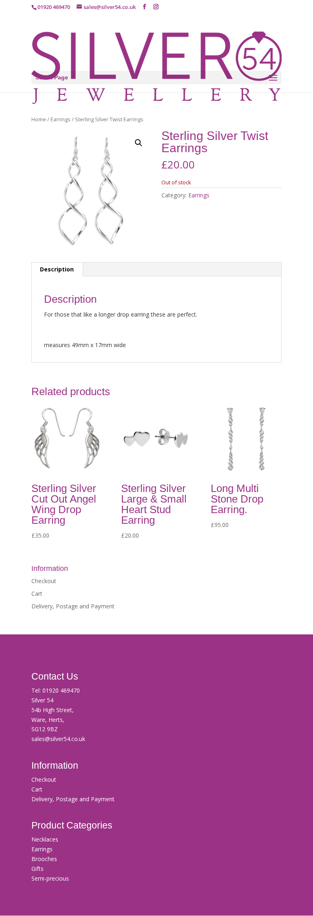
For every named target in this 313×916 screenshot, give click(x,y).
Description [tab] (57, 269)
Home (38, 119)
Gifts (37, 868)
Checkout (43, 581)
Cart (36, 593)
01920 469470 (61, 690)
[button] (138, 143)
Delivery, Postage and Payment (73, 606)
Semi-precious (50, 878)
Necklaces (44, 839)
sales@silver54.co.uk (58, 739)
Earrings (61, 119)
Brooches (44, 859)
